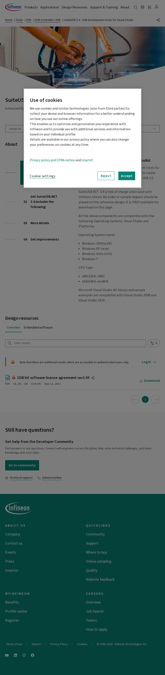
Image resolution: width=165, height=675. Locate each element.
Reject (106, 176)
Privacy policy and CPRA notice (52, 160)
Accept (127, 176)
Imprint (87, 160)
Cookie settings (43, 176)
